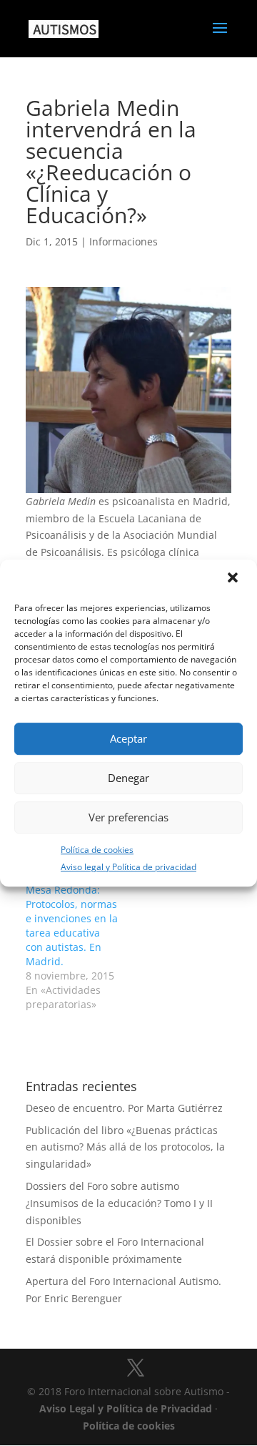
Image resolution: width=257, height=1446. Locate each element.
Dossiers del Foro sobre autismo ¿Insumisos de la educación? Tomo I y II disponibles (119, 1203)
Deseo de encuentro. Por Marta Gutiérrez (124, 1108)
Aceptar (128, 738)
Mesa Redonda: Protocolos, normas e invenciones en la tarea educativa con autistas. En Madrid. (72, 925)
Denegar (128, 778)
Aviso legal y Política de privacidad (128, 867)
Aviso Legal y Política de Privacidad (125, 1408)
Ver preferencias (128, 817)
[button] (234, 578)
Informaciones (123, 241)
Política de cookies (97, 850)
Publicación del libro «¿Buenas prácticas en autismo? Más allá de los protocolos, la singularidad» (125, 1147)
